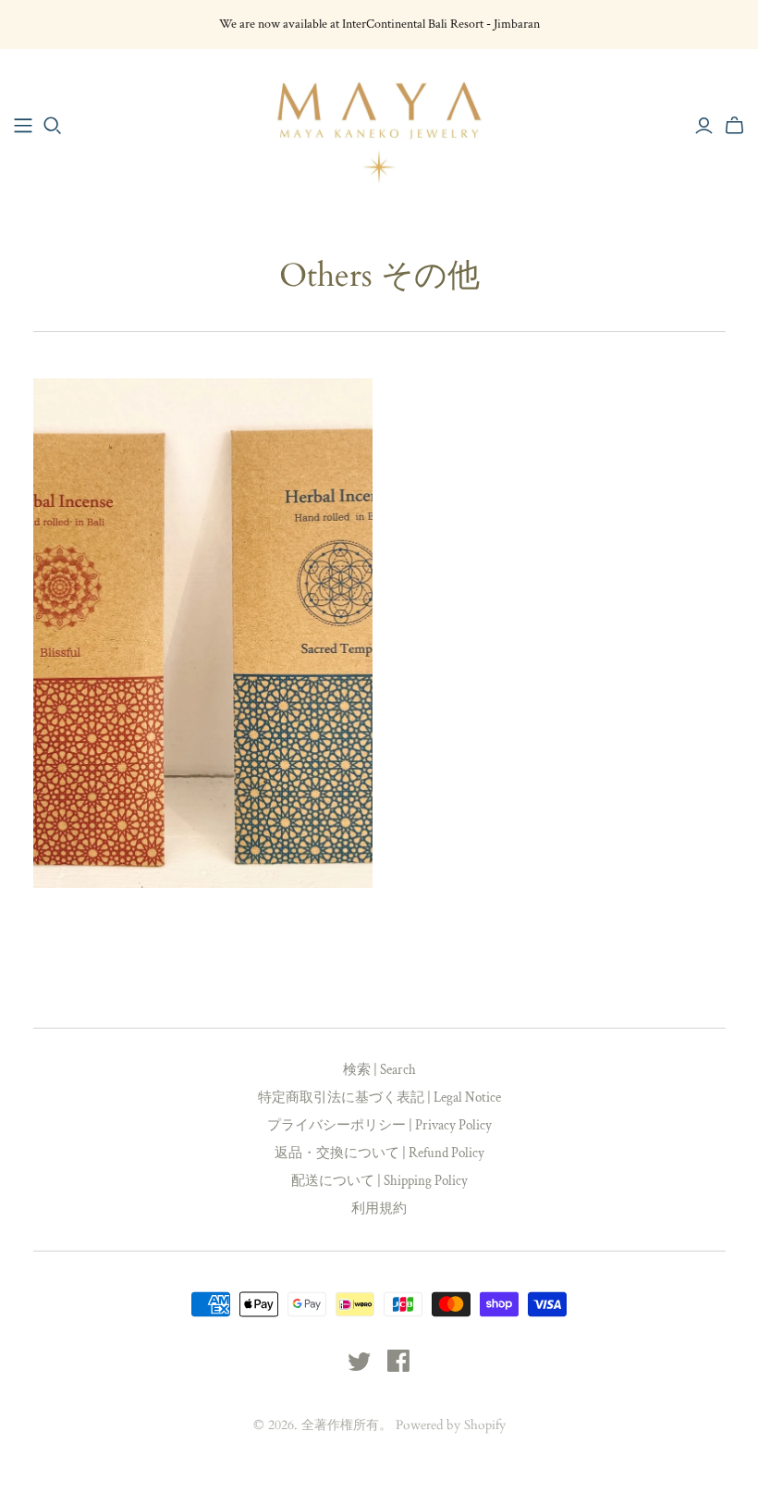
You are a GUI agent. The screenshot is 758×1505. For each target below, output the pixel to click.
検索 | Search (379, 1070)
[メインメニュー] (23, 126)
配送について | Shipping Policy (379, 1181)
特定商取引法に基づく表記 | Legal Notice (379, 1097)
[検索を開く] (52, 126)
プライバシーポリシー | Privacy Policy (379, 1125)
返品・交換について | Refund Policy (379, 1153)
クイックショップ (115, 921)
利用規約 (379, 1208)
